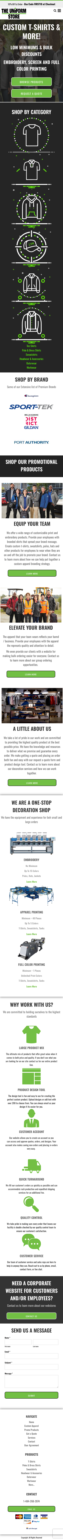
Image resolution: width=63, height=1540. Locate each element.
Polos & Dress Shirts (31, 1465)
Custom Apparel (31, 1426)
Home (31, 1422)
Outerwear (31, 1477)
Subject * (8, 1362)
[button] (31, 396)
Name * (7, 1337)
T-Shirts (31, 1461)
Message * (9, 1373)
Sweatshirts (31, 1469)
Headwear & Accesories (31, 1473)
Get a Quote (31, 1433)
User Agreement (31, 1445)
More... (31, 1484)
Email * (7, 1351)
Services (31, 1437)
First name (7, 1346)
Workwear (31, 1481)
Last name (36, 1346)
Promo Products (31, 1430)
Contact (31, 1441)
